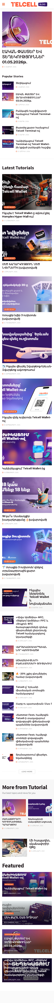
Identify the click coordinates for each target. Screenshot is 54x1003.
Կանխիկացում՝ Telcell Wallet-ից (23, 468)
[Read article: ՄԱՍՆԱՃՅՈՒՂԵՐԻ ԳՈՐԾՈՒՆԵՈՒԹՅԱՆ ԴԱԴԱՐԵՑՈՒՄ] (14, 807)
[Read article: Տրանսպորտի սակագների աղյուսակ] (40, 807)
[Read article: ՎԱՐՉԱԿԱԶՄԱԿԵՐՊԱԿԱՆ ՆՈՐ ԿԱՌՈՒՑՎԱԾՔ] (8, 650)
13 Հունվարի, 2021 (38, 851)
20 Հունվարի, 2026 (24, 698)
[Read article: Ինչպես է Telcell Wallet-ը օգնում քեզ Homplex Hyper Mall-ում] (27, 192)
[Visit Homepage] (29, 4)
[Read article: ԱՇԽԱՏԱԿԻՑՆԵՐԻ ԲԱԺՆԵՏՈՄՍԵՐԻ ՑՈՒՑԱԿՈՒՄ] (8, 663)
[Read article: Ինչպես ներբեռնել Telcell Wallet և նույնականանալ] (14, 597)
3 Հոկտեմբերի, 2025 (25, 762)
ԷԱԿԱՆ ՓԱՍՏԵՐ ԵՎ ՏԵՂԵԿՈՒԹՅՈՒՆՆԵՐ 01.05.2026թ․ (23, 56)
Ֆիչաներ (9, 463)
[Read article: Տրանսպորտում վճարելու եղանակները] (8, 757)
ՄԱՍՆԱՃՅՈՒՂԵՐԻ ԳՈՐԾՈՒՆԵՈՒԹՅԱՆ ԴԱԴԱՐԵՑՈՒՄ (12, 822)
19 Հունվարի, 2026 (24, 708)
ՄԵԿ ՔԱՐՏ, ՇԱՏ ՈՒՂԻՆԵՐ (21, 917)
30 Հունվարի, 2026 (24, 641)
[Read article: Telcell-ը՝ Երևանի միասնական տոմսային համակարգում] (8, 690)
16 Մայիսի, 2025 (12, 922)
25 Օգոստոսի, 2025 (24, 729)
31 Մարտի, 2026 (23, 121)
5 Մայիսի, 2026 (23, 87)
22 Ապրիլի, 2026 (23, 151)
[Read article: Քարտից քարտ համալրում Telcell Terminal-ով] (8, 130)
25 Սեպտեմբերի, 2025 (11, 374)
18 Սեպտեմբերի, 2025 (11, 425)
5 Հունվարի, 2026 (10, 272)
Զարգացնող (9, 841)
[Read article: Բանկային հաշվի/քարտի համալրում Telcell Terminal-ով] (8, 113)
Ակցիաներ (9, 207)
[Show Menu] (3, 4)
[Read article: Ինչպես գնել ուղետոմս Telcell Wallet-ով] (27, 396)
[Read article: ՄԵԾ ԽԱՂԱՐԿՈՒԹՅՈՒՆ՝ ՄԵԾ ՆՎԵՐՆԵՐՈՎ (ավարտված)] (27, 243)
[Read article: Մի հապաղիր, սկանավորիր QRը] (14, 848)
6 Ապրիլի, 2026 (23, 105)
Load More (27, 772)
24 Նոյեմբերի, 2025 (11, 221)
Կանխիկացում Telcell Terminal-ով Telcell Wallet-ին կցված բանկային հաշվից (33, 144)
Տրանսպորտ (10, 360)
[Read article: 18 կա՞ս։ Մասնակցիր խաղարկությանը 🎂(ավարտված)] (27, 495)
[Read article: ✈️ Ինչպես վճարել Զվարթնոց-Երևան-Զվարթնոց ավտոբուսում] (27, 345)
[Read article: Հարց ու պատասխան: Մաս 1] (8, 706)
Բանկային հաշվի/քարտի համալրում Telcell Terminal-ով (33, 114)
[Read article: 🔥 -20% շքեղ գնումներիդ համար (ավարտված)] (8, 676)
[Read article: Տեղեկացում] (8, 86)
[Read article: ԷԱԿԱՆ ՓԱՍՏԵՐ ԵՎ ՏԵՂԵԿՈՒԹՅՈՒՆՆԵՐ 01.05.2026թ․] (27, 29)
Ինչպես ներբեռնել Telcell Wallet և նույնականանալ (41, 596)
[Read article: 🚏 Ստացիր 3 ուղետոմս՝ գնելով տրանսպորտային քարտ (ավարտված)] (27, 546)
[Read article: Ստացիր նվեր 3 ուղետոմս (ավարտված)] (27, 294)
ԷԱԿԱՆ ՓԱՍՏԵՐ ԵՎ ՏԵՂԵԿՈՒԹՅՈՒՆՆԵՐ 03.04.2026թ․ (28, 97)
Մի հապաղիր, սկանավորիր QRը (39, 844)
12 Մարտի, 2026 (23, 135)
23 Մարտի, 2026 (36, 608)
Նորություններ (12, 45)
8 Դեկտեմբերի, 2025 (25, 654)
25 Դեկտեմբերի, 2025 (11, 323)
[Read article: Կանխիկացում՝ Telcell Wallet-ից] (27, 447)
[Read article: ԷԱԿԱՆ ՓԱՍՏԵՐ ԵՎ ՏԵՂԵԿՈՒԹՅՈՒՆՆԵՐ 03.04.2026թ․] (8, 97)
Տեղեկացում (23, 83)
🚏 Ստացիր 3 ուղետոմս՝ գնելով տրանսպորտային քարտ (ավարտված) (22, 571)
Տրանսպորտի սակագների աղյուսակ (40, 820)
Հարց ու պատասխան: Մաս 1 (34, 703)
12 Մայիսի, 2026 (9, 67)
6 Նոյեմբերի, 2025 (10, 472)
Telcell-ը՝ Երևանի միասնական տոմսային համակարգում (30, 690)
